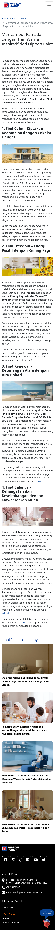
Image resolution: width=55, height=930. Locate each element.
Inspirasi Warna (21, 18)
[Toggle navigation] (49, 4)
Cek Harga (8, 918)
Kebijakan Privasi (11, 922)
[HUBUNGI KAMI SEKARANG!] (46, 923)
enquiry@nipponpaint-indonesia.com (24, 892)
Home (5, 18)
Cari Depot (10, 914)
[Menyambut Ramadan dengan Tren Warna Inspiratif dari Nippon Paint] (12, 5)
